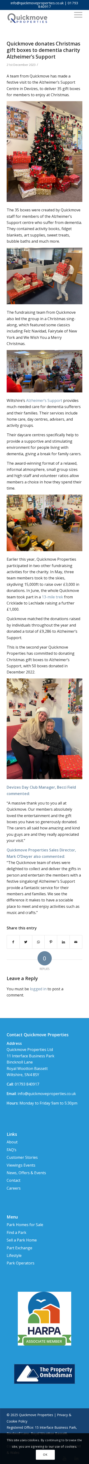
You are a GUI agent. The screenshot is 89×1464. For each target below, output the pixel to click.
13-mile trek (52, 597)
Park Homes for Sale (25, 1224)
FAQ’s (11, 1149)
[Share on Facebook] (13, 942)
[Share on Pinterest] (51, 942)
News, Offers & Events (26, 1172)
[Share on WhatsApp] (38, 942)
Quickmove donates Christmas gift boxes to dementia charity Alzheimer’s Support (43, 50)
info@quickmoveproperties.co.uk (37, 2)
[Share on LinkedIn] (63, 942)
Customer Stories (22, 1157)
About (12, 1142)
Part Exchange (19, 1247)
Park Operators (20, 1263)
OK (45, 1455)
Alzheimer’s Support (44, 400)
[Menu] (75, 14)
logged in (38, 988)
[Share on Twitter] (26, 942)
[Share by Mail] (76, 942)
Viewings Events (21, 1165)
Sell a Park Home (22, 1240)
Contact (13, 1180)
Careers (14, 1188)
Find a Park (16, 1232)
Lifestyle (14, 1255)
